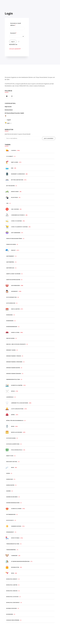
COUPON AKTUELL (10, 103)
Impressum (8, 106)
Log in (13, 41)
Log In (9, 120)
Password (13, 33)
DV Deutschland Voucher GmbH (14, 113)
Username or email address (15, 24)
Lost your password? (15, 49)
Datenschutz (9, 110)
